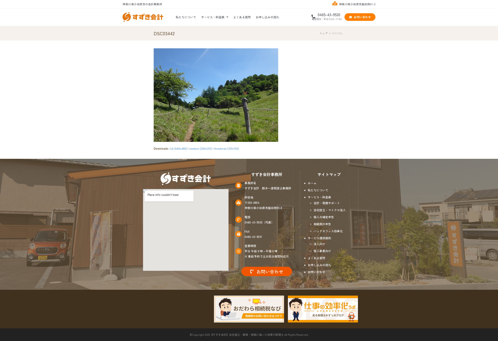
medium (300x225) (200, 148)
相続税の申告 (322, 224)
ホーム (312, 183)
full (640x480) (178, 148)
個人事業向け (322, 251)
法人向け (319, 244)
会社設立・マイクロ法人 (330, 210)
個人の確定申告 (324, 217)
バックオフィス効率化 (328, 231)
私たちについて (186, 17)
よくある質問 (242, 17)
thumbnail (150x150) (226, 148)
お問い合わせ (316, 272)
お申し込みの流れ (267, 17)
